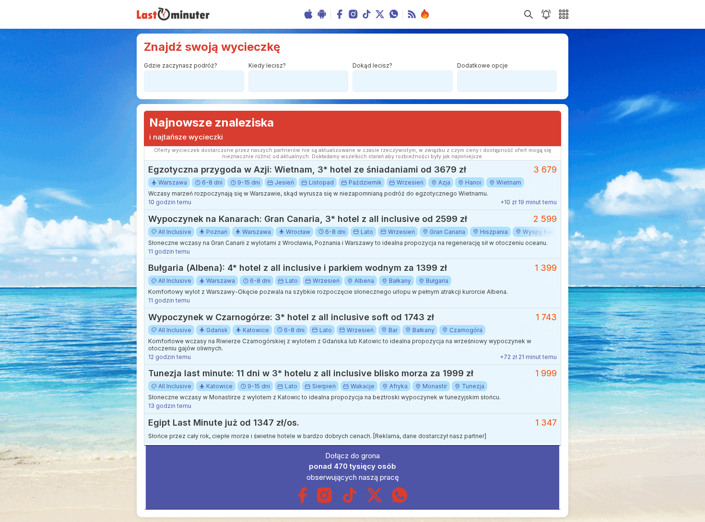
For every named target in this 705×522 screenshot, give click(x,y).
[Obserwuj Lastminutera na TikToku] (349, 500)
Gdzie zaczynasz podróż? (180, 65)
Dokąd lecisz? (372, 65)
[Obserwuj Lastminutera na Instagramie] (325, 500)
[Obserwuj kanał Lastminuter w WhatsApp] (399, 500)
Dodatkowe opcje (482, 65)
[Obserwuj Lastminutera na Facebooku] (302, 500)
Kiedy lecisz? (267, 65)
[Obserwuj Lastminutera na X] (374, 500)
